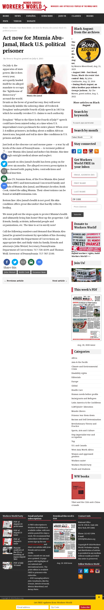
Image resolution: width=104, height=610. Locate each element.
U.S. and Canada (79, 445)
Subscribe (47, 16)
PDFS (5, 21)
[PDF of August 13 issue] (7, 535)
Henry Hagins (14, 58)
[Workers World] (52, 6)
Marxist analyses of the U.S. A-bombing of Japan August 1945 (19, 553)
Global (75, 385)
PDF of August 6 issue (17, 541)
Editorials (76, 377)
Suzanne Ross (39, 272)
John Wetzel (9, 272)
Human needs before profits (85, 394)
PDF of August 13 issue (18, 532)
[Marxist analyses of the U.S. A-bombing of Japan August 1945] (7, 552)
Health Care (77, 390)
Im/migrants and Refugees (84, 398)
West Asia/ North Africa (83, 449)
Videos (17, 21)
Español (31, 16)
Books (89, 16)
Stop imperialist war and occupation (83, 435)
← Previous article (14, 280)
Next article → (59, 280)
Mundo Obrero (78, 411)
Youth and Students (81, 469)
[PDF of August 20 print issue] (7, 526)
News (18, 16)
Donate (31, 21)
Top (73, 441)
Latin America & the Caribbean (86, 402)
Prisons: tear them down (83, 415)
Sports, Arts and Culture (83, 430)
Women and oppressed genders (82, 455)
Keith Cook (24, 272)
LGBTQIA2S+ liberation (82, 406)
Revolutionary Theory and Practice (84, 424)
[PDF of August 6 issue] (7, 544)
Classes (76, 16)
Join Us (62, 16)
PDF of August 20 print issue (18, 524)
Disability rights (79, 373)
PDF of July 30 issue (18, 564)
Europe (75, 381)
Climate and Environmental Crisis (85, 367)
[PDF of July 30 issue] (7, 567)
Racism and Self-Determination (86, 419)
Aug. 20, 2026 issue (86, 345)
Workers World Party (81, 465)
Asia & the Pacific (80, 362)
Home (6, 16)
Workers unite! (79, 460)
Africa (74, 358)
